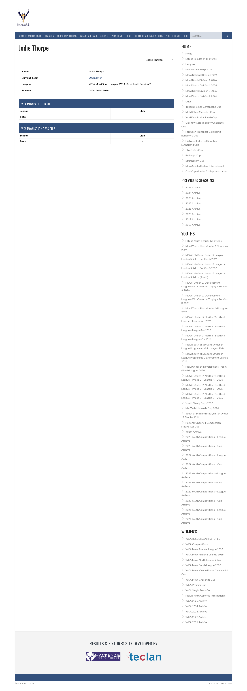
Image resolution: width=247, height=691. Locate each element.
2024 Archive (193, 192)
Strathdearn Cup (195, 160)
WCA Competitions (197, 544)
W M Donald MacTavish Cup (201, 117)
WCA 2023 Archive (196, 611)
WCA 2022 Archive (196, 616)
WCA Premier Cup (196, 584)
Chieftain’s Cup (194, 149)
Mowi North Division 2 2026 (201, 90)
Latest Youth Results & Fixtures (204, 240)
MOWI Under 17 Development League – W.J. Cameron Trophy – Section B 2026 (204, 299)
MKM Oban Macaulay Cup (200, 111)
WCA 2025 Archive (196, 600)
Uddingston (95, 77)
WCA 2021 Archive (196, 622)
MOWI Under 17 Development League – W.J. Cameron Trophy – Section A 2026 (204, 286)
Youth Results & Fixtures (149, 36)
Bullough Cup (193, 155)
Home (189, 53)
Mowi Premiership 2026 (199, 69)
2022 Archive (193, 203)
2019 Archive (193, 219)
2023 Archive (193, 198)
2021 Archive (193, 208)
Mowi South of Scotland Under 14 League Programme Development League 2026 (204, 357)
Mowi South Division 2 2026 (201, 96)
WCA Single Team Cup (198, 590)
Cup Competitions (66, 36)
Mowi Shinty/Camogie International (205, 595)
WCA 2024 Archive (196, 606)
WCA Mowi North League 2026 (203, 559)
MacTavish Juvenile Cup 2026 (202, 408)
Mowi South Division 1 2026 (201, 85)
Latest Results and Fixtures (201, 58)
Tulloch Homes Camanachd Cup (203, 106)
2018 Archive (193, 224)
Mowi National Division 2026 (201, 74)
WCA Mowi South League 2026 (203, 565)
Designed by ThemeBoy (220, 683)
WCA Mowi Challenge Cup (201, 579)
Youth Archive (194, 431)
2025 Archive (193, 187)
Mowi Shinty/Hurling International (205, 165)
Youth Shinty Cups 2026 (199, 403)
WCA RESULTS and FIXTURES (94, 36)
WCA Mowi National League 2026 (204, 554)
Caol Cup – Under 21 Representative (206, 171)
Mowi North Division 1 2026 (201, 80)
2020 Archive (193, 214)
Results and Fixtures (30, 36)
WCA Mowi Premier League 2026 (204, 549)
